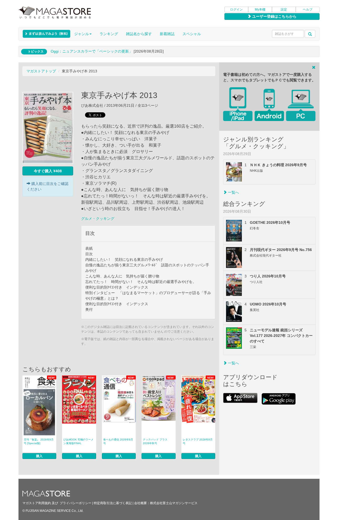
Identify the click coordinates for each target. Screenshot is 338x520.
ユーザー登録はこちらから (274, 16)
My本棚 (260, 9)
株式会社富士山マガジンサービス (174, 503)
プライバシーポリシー (75, 503)
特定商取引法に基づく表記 (113, 503)
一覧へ (233, 192)
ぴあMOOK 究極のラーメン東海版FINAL (78, 441)
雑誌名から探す (139, 34)
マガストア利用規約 (36, 503)
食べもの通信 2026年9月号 (118, 441)
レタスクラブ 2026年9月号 (198, 441)
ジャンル (81, 34)
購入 (39, 456)
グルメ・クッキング (97, 218)
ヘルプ (307, 9)
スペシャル (191, 34)
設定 (284, 9)
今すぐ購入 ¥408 (48, 171)
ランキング (109, 34)
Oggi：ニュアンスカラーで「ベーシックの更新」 (92, 51)
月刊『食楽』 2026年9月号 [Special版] (39, 441)
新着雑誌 (167, 34)
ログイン (236, 9)
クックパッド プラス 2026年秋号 (155, 441)
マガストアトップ (41, 71)
